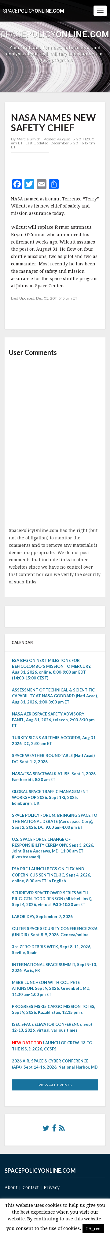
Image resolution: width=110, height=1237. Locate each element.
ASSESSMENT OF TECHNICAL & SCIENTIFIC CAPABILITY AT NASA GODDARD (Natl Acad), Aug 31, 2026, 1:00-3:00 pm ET (55, 695)
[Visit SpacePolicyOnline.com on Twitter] (45, 1129)
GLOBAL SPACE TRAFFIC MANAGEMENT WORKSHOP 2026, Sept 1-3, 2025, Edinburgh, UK (50, 797)
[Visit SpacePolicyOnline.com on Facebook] (54, 1129)
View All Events (55, 1084)
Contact (30, 1187)
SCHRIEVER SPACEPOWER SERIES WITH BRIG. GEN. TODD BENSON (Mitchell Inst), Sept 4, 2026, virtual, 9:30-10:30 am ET (52, 898)
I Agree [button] (93, 1228)
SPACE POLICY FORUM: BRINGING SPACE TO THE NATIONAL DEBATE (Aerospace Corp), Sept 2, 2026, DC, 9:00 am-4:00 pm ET (54, 821)
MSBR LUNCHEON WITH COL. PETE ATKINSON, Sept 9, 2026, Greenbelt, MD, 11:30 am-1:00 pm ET (51, 988)
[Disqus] (55, 442)
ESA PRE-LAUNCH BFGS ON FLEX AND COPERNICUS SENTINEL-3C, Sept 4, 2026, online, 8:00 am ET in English (51, 874)
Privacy (52, 1187)
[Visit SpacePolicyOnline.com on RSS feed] (62, 1129)
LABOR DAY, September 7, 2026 (42, 916)
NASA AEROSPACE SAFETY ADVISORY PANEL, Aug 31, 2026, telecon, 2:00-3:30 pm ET (53, 719)
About (11, 1187)
